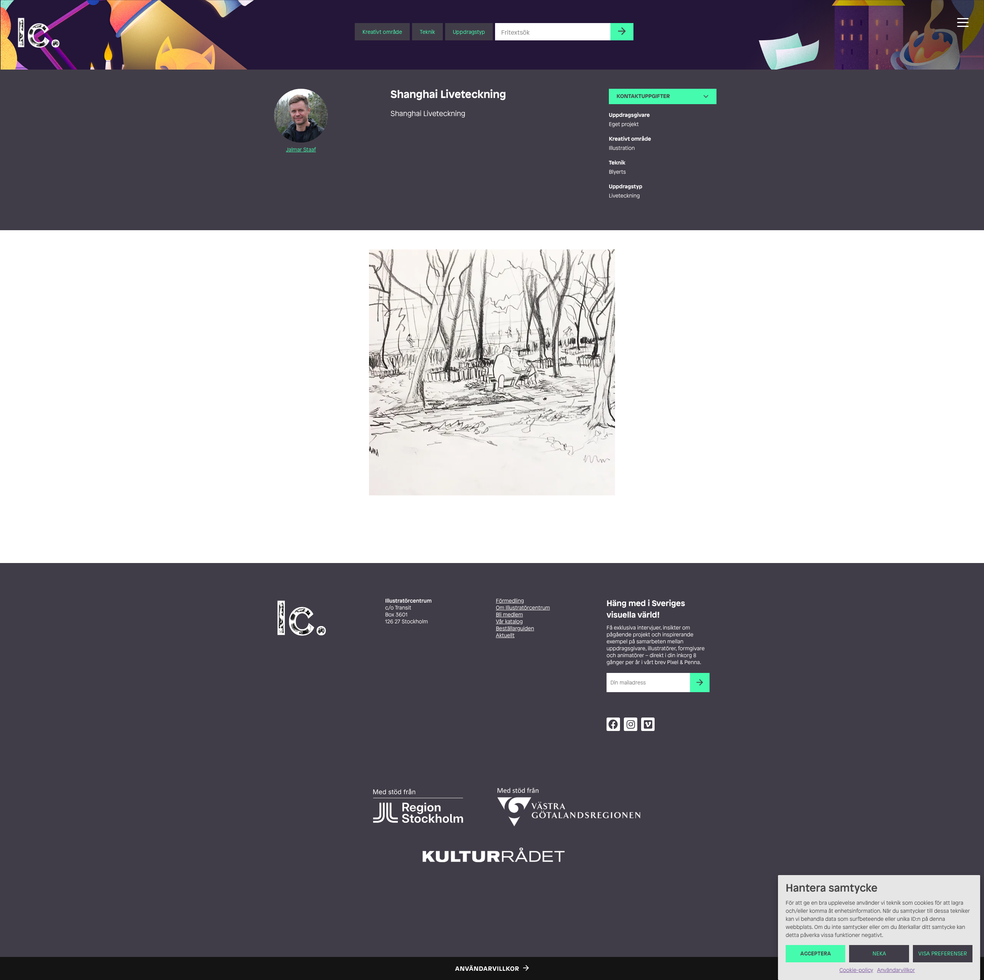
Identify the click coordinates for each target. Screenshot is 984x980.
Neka (879, 953)
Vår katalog (509, 621)
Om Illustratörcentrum (523, 607)
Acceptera (815, 953)
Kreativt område (382, 31)
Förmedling (510, 601)
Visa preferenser (942, 953)
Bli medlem (509, 614)
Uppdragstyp (469, 31)
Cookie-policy (856, 970)
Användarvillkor (896, 970)
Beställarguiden (515, 628)
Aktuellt (505, 635)
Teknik (427, 31)
